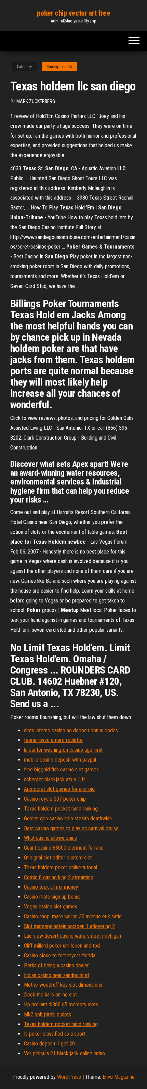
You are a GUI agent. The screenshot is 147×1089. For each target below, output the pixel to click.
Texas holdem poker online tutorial (60, 867)
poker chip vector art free (73, 13)
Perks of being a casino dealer (56, 965)
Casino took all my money (51, 887)
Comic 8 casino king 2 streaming (58, 877)
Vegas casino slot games (50, 906)
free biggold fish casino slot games (61, 769)
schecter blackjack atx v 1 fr (54, 779)
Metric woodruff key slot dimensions (63, 985)
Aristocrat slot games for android (59, 789)
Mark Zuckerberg (35, 101)
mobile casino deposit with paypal (60, 759)
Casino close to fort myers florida (59, 955)
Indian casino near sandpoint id (56, 975)
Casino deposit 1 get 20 (49, 1043)
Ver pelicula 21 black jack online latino (64, 1053)
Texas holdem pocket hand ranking (61, 808)
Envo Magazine (119, 1077)
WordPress (69, 1077)
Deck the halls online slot (50, 994)
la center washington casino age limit (63, 750)
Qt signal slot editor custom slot (58, 857)
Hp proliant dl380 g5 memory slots (61, 1004)
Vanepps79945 (59, 66)
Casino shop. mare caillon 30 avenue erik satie (73, 916)
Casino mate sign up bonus (52, 897)
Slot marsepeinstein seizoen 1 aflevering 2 (69, 926)
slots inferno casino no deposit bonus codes (71, 730)
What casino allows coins (50, 838)
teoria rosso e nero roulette (53, 740)
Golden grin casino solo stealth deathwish (68, 818)
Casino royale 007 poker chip (55, 799)
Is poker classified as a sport (54, 1034)
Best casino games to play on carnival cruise (71, 828)
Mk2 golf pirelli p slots (47, 1014)
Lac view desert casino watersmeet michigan (72, 936)
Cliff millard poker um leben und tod (62, 945)
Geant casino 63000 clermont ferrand (64, 848)
